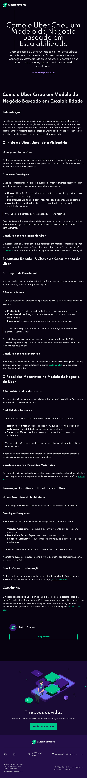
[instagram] (5, 754)
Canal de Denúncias (12, 767)
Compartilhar (43, 637)
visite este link (56, 365)
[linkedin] (14, 754)
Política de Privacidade (13, 765)
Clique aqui (8, 250)
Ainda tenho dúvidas (43, 726)
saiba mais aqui (59, 579)
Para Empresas (10, 769)
